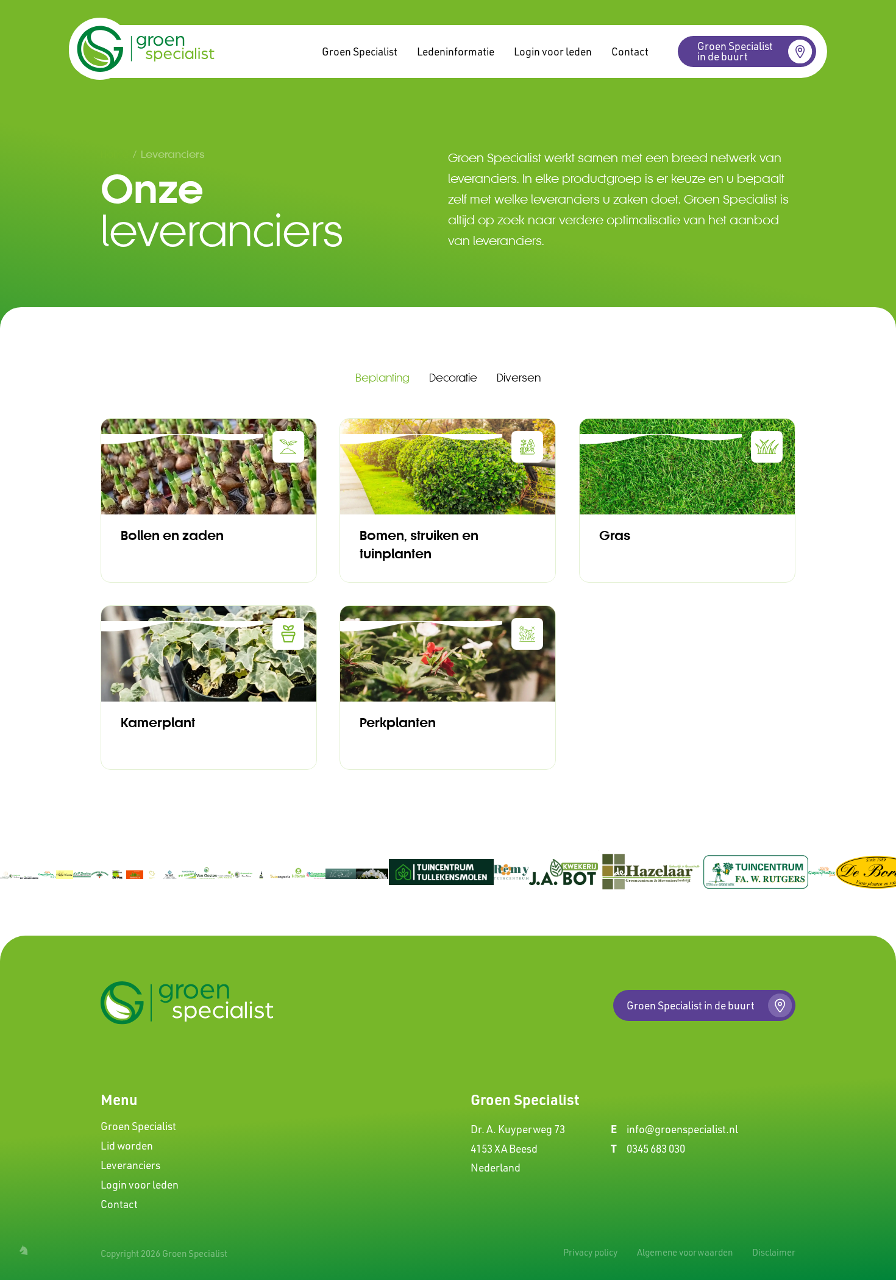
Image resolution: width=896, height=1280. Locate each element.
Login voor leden (553, 51)
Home (115, 154)
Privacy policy (590, 1252)
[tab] (382, 378)
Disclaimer (773, 1252)
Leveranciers (130, 1165)
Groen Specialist (359, 51)
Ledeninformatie (455, 51)
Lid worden (127, 1145)
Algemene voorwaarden (685, 1252)
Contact (630, 51)
